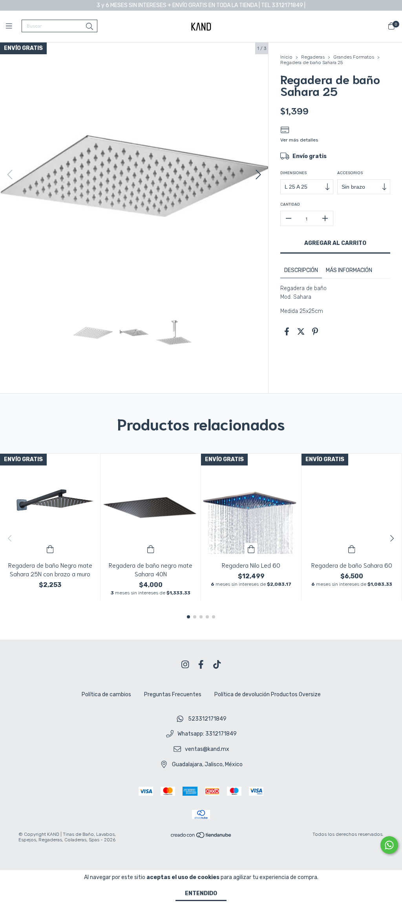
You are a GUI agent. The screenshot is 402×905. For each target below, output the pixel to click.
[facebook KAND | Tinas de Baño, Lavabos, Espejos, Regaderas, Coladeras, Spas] (201, 664)
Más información (349, 270)
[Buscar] (89, 26)
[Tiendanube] (201, 837)
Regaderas (313, 57)
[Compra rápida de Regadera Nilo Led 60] (251, 548)
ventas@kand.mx (207, 749)
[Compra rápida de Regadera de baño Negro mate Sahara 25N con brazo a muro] (50, 548)
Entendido (201, 893)
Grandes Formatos (353, 57)
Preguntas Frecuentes (172, 694)
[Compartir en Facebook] (286, 331)
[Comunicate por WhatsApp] (389, 845)
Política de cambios (106, 694)
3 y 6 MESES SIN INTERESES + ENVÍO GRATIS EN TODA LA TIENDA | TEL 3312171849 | (201, 5)
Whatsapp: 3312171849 (207, 734)
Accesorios (350, 173)
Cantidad (290, 204)
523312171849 (207, 719)
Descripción (301, 270)
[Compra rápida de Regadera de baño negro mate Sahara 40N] (150, 548)
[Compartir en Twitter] (300, 331)
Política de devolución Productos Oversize (267, 694)
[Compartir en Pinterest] (315, 331)
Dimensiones (293, 173)
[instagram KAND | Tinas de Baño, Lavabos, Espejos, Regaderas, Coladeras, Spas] (185, 664)
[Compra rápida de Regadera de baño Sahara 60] (351, 548)
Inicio (286, 57)
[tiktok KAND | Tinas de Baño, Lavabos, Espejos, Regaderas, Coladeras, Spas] (217, 664)
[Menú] (14, 26)
